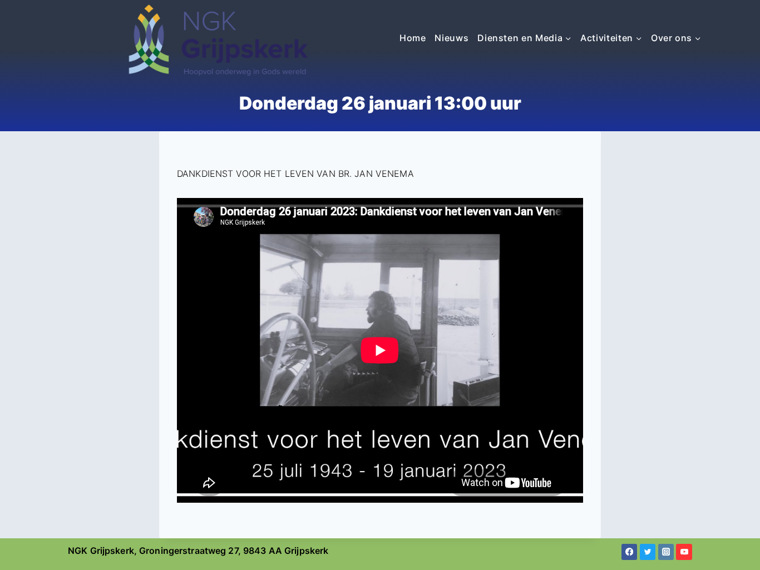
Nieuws (451, 37)
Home (412, 37)
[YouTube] (684, 552)
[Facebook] (629, 552)
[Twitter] (648, 552)
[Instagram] (666, 552)
